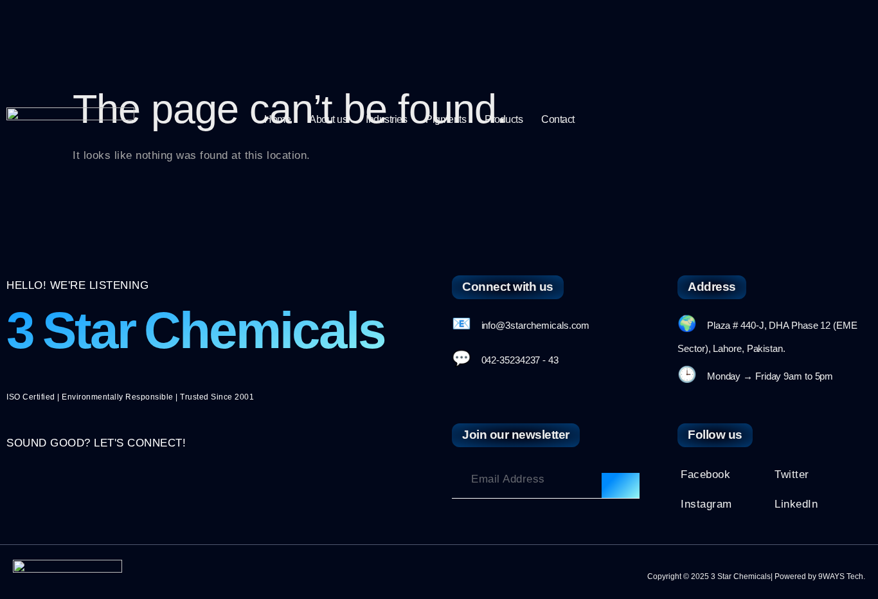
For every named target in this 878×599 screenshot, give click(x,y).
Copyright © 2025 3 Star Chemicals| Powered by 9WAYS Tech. (756, 576)
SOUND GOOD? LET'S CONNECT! (96, 443)
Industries (386, 119)
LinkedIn (796, 504)
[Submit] (620, 486)
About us (328, 119)
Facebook (705, 474)
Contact (558, 119)
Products (504, 119)
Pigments (446, 119)
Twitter (792, 474)
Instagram (706, 504)
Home (277, 119)
